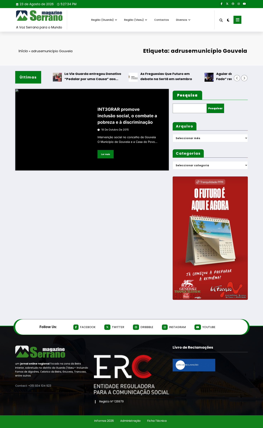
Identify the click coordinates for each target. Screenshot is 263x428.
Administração (130, 421)
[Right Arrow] (244, 78)
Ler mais (105, 154)
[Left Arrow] (237, 78)
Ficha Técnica (157, 421)
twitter (118, 327)
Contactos (161, 20)
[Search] (221, 20)
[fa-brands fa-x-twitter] (227, 4)
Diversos (181, 20)
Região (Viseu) (134, 20)
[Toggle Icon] (237, 20)
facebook (88, 327)
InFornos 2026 (104, 421)
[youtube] (244, 4)
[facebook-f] (221, 4)
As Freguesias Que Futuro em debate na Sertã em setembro (158, 76)
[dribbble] (233, 4)
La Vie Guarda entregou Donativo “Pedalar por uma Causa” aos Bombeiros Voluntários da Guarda (86, 77)
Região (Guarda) (102, 20)
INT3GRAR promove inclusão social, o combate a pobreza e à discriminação (127, 116)
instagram (177, 327)
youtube (208, 327)
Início (23, 50)
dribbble (146, 327)
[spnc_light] (228, 20)
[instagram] (239, 4)
